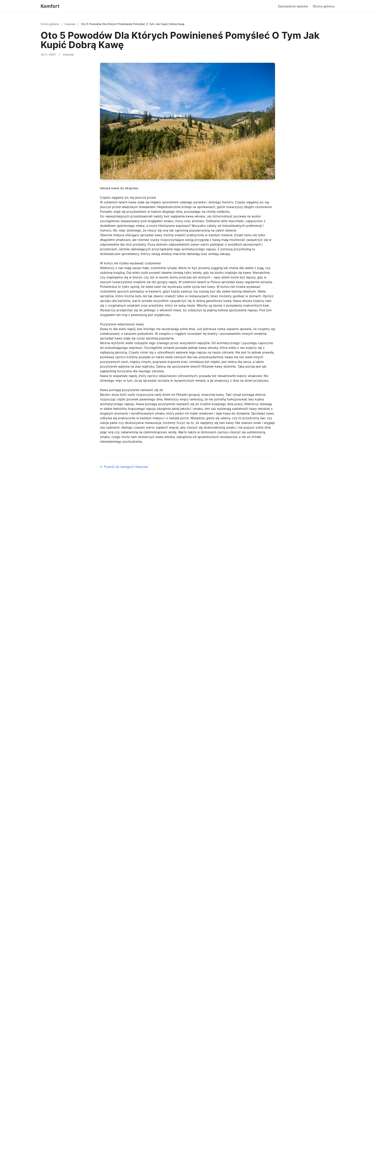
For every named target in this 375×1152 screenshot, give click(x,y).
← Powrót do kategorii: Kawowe (124, 467)
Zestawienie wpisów (293, 6)
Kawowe (70, 24)
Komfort (50, 6)
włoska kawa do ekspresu (119, 188)
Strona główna (323, 6)
